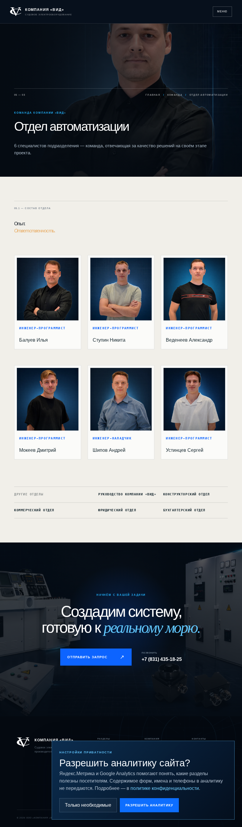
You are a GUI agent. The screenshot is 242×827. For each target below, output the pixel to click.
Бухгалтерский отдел (184, 510)
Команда (174, 95)
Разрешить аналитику (149, 805)
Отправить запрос (96, 657)
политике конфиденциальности (164, 788)
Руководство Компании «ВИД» (127, 494)
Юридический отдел (117, 510)
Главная (152, 95)
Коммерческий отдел (34, 510)
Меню (222, 11)
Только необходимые (88, 805)
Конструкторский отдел (186, 494)
